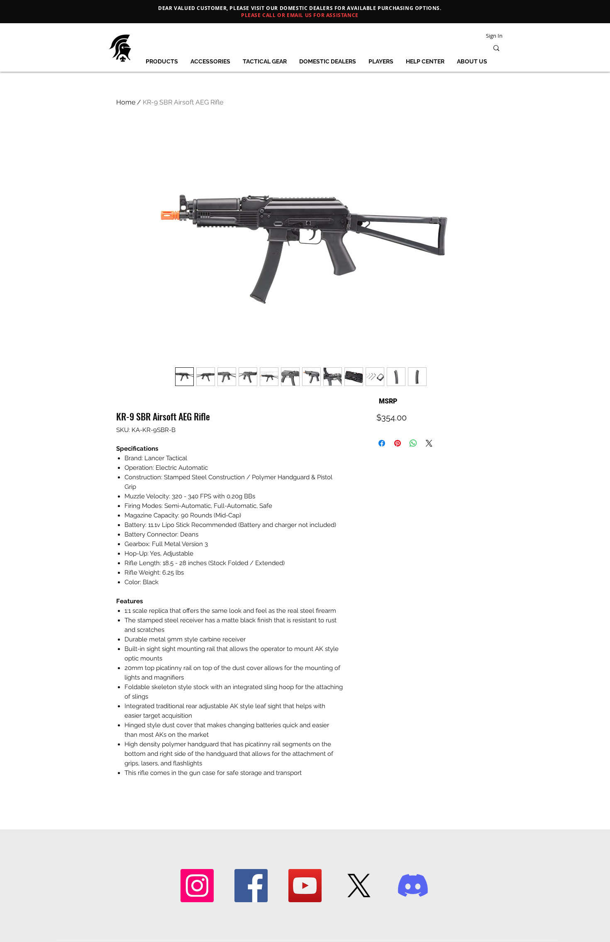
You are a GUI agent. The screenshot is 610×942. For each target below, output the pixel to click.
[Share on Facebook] (382, 443)
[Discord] (412, 885)
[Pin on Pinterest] (398, 443)
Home (125, 102)
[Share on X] (429, 443)
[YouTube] (305, 885)
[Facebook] (251, 885)
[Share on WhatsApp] (413, 443)
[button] (161, 61)
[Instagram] (197, 885)
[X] (359, 885)
